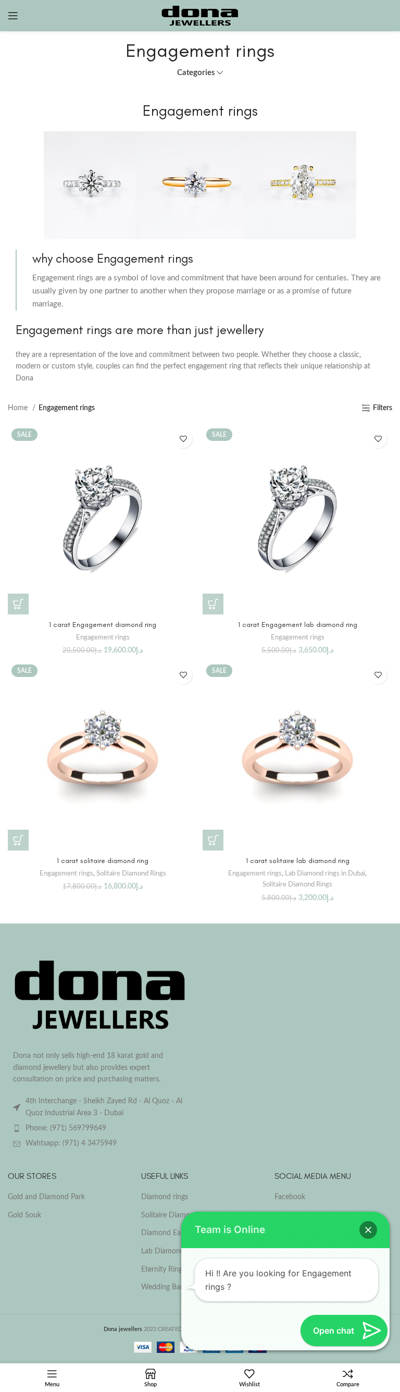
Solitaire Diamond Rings (131, 873)
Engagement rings (103, 637)
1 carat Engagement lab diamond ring (297, 624)
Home (19, 408)
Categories (196, 73)
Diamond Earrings (169, 1233)
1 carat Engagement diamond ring (102, 624)
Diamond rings (164, 1197)
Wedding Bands (166, 1287)
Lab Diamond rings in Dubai (325, 873)
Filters (382, 408)
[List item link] (100, 1128)
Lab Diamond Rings (172, 1251)
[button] (18, 604)
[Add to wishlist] (183, 439)
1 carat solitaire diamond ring (102, 860)
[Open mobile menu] (13, 15)
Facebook (289, 1197)
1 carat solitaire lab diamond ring (297, 860)
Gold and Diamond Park (46, 1197)
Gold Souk (24, 1215)
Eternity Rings (163, 1269)
